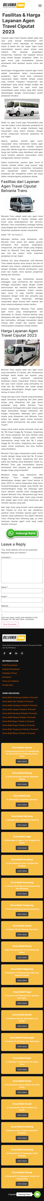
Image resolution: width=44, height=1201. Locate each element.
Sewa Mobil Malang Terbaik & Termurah (19, 717)
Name (4, 587)
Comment (6, 557)
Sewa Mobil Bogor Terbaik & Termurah (18, 721)
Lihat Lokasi (22, 761)
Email (4, 596)
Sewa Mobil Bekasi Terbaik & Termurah (18, 733)
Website (4, 606)
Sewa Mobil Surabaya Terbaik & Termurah (19, 705)
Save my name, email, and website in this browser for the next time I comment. (19, 618)
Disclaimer (6, 677)
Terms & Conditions (10, 681)
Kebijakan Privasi (9, 673)
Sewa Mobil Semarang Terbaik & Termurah (20, 697)
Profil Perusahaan (9, 665)
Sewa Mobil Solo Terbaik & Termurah (17, 701)
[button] (37, 1194)
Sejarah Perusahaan (11, 669)
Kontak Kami (7, 685)
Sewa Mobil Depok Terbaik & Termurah (18, 725)
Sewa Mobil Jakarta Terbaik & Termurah (18, 709)
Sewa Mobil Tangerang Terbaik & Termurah (20, 729)
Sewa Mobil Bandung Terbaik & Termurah (19, 713)
